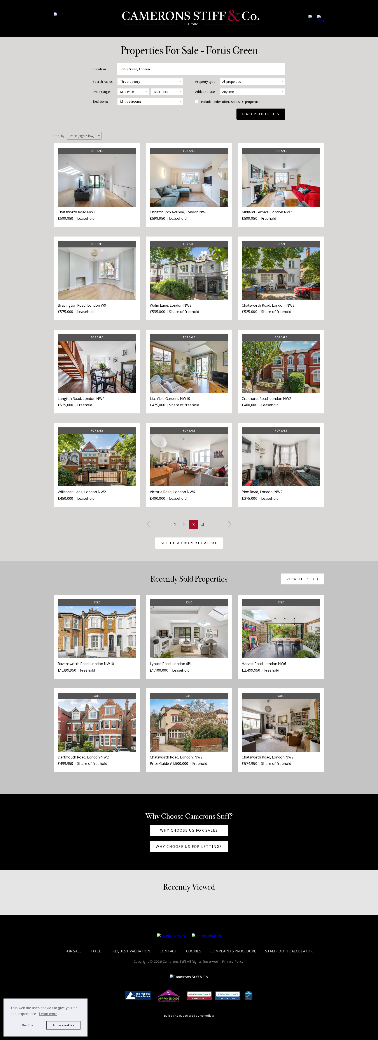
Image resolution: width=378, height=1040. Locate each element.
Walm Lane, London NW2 (170, 305)
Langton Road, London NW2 (81, 398)
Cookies (193, 951)
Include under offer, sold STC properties (230, 102)
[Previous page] (148, 524)
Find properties (261, 114)
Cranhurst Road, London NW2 (266, 398)
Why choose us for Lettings (189, 846)
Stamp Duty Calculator (289, 951)
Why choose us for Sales (189, 830)
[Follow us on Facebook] (171, 935)
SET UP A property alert (189, 543)
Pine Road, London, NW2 (262, 491)
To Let (97, 951)
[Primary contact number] (320, 18)
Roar (178, 1016)
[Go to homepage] (190, 18)
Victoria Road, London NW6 (172, 491)
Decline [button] (27, 1025)
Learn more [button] (48, 1014)
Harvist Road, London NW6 (264, 663)
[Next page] (229, 524)
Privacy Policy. (233, 961)
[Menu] (59, 15)
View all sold (302, 579)
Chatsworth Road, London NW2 (268, 757)
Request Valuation (131, 951)
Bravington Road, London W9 (82, 305)
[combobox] (201, 69)
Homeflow (207, 1016)
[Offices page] (311, 18)
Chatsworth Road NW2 (76, 212)
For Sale (73, 951)
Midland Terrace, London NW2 (267, 212)
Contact (168, 951)
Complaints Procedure (233, 951)
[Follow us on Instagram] (206, 935)
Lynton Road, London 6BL (171, 663)
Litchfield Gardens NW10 (170, 398)
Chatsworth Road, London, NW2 (268, 305)
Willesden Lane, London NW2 (82, 491)
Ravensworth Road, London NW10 (86, 663)
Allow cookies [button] (63, 1025)
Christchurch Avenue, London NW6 (178, 212)
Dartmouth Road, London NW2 (83, 757)
